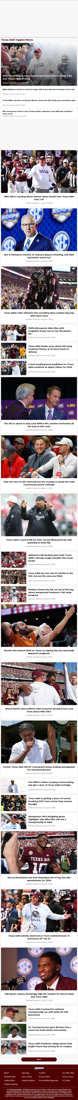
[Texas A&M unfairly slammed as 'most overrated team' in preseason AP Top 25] (39, 917)
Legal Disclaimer (28, 1080)
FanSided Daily (9, 1077)
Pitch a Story (27, 1077)
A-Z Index (66, 1080)
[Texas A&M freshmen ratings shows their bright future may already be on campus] (39, 1047)
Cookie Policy (9, 1080)
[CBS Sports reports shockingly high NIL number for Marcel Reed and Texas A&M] (39, 976)
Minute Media (17, 1089)
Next (39, 1059)
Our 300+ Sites (68, 1073)
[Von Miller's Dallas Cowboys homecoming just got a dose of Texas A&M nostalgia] (39, 786)
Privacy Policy (44, 1077)
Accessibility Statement (48, 1080)
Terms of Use (67, 1077)
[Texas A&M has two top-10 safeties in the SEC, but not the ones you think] (39, 577)
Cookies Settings (11, 1084)
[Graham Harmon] (10, 83)
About (6, 1073)
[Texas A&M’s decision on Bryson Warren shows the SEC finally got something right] (39, 102)
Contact (42, 1073)
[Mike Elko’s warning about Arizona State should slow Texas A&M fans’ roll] (39, 178)
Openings (25, 1073)
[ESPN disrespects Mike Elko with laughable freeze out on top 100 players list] (39, 333)
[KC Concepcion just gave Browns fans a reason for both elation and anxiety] (39, 1031)
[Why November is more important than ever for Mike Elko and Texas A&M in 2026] (39, 64)
